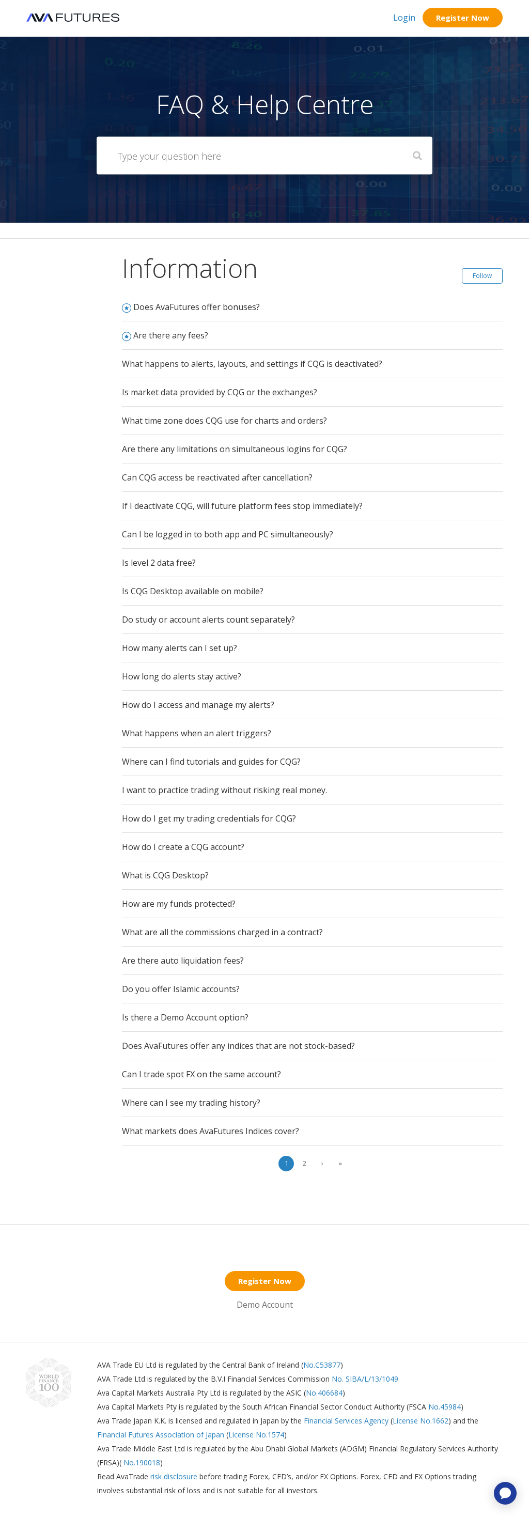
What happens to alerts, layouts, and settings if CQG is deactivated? (252, 363)
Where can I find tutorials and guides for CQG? (211, 761)
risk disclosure (174, 1476)
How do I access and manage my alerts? (198, 704)
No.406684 (324, 1393)
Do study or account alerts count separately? (208, 619)
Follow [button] (482, 275)
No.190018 (140, 1462)
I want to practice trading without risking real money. (224, 790)
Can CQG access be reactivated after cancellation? (217, 477)
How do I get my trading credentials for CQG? (209, 818)
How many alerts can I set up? (179, 648)
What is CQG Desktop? (165, 875)
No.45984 (444, 1407)
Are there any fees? (170, 335)
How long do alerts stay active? (181, 676)
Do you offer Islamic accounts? (181, 989)
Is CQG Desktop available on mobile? (192, 591)
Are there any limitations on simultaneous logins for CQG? (234, 449)
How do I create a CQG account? (183, 847)
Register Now (462, 17)
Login (404, 17)
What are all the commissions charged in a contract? (222, 932)
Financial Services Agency (346, 1421)
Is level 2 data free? (159, 562)
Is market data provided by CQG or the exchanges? (219, 392)
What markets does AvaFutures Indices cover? (210, 1131)
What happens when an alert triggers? (196, 733)
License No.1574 (256, 1434)
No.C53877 (321, 1365)
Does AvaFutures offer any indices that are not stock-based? (238, 1045)
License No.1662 (420, 1421)
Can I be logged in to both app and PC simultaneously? (227, 534)
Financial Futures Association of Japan (160, 1434)
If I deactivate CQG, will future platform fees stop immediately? (242, 506)
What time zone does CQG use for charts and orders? (224, 420)
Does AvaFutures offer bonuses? (196, 307)
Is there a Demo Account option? (185, 1017)
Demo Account (265, 1304)
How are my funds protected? (179, 903)
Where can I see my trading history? (191, 1102)
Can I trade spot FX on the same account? (201, 1074)
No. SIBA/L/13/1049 (365, 1379)
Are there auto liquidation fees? (183, 960)
